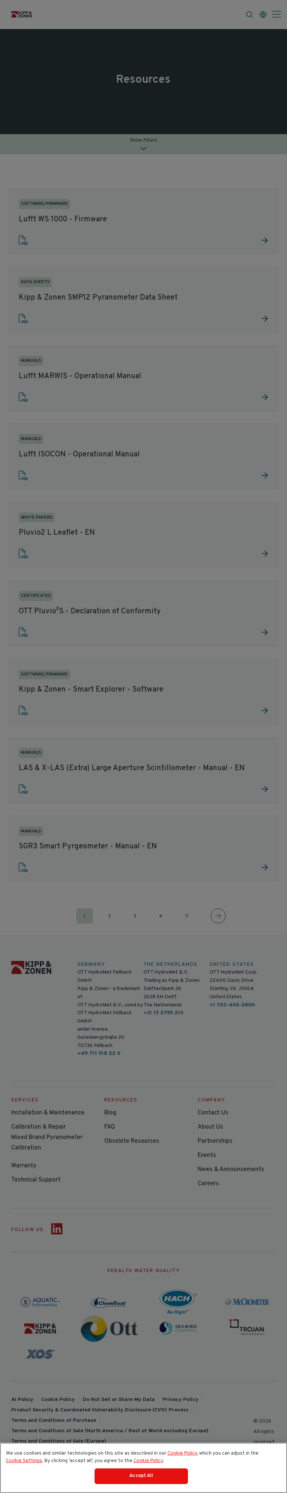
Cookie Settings (24, 1461)
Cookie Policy (182, 1453)
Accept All (140, 1476)
